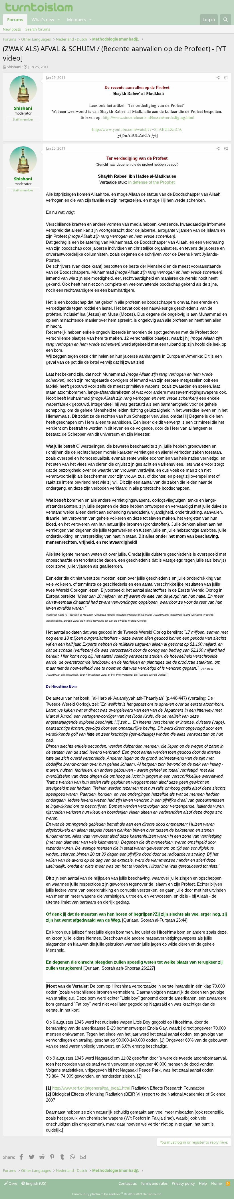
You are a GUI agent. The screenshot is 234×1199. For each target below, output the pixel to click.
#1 (226, 77)
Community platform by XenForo (117, 1194)
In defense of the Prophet (151, 182)
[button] (59, 19)
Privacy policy (183, 1183)
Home (216, 1183)
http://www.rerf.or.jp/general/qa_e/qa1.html (91, 1088)
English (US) (35, 1183)
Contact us (127, 1183)
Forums (15, 19)
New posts (12, 29)
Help (203, 1183)
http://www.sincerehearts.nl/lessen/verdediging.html (148, 117)
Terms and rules (154, 1183)
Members (76, 19)
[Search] (225, 19)
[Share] (218, 78)
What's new (43, 19)
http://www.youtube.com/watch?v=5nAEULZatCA (137, 129)
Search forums (37, 29)
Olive (12, 1183)
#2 (226, 148)
